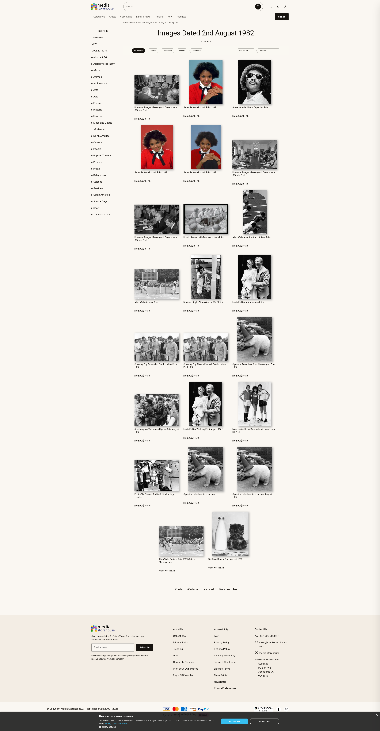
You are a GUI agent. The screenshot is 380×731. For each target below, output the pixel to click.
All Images (147, 22)
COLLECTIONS (99, 50)
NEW (94, 44)
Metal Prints (220, 675)
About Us (178, 629)
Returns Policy (222, 648)
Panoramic (196, 51)
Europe (97, 103)
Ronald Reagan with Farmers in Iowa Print (203, 237)
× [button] (377, 715)
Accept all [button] (234, 721)
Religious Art (100, 175)
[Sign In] (285, 6)
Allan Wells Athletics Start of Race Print (251, 237)
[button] (157, 727)
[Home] (105, 6)
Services (98, 188)
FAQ (216, 635)
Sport (96, 207)
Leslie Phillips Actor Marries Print (248, 302)
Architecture (100, 83)
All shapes (138, 51)
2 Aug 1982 (174, 22)
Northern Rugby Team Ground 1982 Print (203, 302)
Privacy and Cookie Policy (116, 723)
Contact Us (261, 629)
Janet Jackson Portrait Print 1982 (199, 107)
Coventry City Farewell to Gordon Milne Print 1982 (155, 365)
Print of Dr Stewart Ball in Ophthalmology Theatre (154, 495)
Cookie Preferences (225, 688)
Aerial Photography (104, 63)
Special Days (100, 201)
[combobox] (189, 6)
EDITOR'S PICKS (100, 31)
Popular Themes (102, 155)
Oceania (97, 142)
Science (97, 181)
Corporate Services (183, 662)
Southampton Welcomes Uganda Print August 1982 (156, 430)
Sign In (281, 16)
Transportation (101, 214)
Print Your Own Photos (185, 668)
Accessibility (221, 629)
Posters (97, 162)
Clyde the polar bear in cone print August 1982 (252, 495)
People (97, 148)
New (170, 16)
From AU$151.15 (142, 119)
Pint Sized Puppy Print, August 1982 (225, 559)
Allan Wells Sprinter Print (146, 302)
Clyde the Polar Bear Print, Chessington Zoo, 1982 (253, 365)
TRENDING (97, 37)
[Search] (258, 6)
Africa (96, 70)
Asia (95, 96)
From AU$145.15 (240, 246)
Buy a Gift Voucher (183, 675)
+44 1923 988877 (268, 635)
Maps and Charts (102, 122)
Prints (96, 168)
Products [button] (181, 16)
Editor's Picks (143, 16)
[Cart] (278, 6)
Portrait (153, 51)
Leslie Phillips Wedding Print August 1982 (203, 429)
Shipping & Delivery (224, 655)
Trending (159, 16)
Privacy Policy (221, 642)
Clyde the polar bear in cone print (199, 494)
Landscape (167, 51)
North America (101, 135)
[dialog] (190, 721)
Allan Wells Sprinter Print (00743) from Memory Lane (177, 560)
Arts (95, 89)
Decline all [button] (265, 721)
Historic (97, 109)
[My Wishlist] (271, 6)
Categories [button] (99, 16)
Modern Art (100, 129)
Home (138, 22)
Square (182, 51)
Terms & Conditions (225, 662)
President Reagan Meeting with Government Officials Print (155, 109)
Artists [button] (112, 16)
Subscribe (144, 647)
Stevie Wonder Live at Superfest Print (250, 107)
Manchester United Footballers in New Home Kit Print (254, 430)
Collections (126, 16)
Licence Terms (222, 668)
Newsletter (220, 681)
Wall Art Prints (129, 22)
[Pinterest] (286, 710)
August (163, 22)
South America (101, 194)
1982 (156, 22)
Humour (97, 116)
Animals (97, 76)
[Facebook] (278, 710)
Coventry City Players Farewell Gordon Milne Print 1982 (204, 365)
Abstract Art (100, 57)
